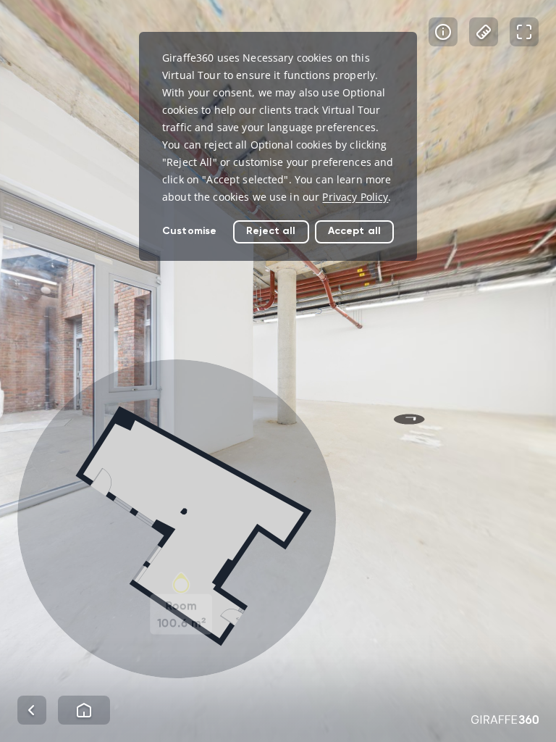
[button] (176, 518)
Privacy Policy (355, 197)
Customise (189, 231)
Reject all (270, 231)
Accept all (354, 231)
